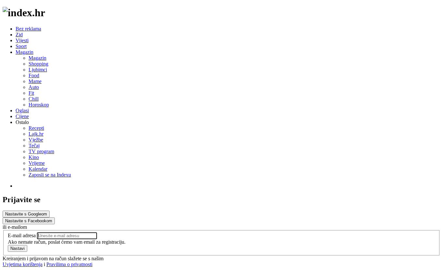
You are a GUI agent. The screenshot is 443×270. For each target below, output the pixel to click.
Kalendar (38, 169)
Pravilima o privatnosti (69, 264)
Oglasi (22, 110)
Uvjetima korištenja (22, 264)
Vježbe (36, 139)
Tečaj (34, 145)
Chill (34, 99)
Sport (21, 46)
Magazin (24, 52)
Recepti (36, 128)
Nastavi (17, 248)
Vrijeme (37, 163)
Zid (19, 34)
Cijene (22, 116)
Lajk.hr (36, 134)
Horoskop (39, 104)
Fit (31, 93)
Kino (34, 157)
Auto (34, 87)
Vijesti (22, 40)
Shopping (38, 64)
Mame (35, 81)
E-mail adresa (22, 235)
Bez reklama (28, 28)
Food (34, 75)
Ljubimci (38, 69)
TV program (41, 151)
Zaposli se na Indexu (50, 175)
